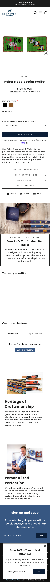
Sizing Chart (25, 180)
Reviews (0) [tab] (14, 333)
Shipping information (25, 170)
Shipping (14, 91)
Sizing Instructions (25, 175)
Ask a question (25, 186)
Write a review (25, 349)
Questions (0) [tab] (36, 333)
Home (24, 76)
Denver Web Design (14, 580)
